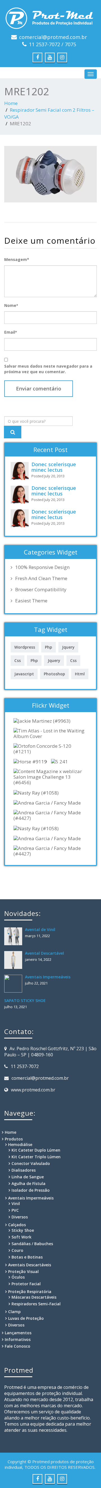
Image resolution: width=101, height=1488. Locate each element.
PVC (15, 1210)
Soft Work (21, 1237)
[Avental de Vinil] (14, 936)
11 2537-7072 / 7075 (52, 44)
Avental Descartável (44, 953)
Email (10, 332)
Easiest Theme (31, 600)
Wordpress (24, 647)
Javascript (24, 673)
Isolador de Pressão (31, 1190)
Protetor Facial (26, 1283)
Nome (11, 305)
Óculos (18, 1277)
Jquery (68, 647)
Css (17, 660)
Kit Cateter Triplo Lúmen (36, 1156)
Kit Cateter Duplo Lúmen (36, 1150)
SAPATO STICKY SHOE (25, 1000)
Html (80, 673)
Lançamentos (18, 1332)
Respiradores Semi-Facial (36, 1303)
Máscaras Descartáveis (34, 1297)
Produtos (14, 1139)
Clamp (14, 1311)
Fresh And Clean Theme (41, 578)
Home (11, 103)
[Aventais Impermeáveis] (14, 984)
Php (48, 647)
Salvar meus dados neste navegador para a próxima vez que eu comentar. (48, 368)
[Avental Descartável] (14, 960)
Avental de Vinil (40, 929)
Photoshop (54, 673)
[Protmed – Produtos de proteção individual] (50, 17)
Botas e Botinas (27, 1257)
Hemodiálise (20, 1144)
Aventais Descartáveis (29, 1264)
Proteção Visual (23, 1271)
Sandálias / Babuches (32, 1243)
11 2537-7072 (25, 1066)
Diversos (20, 1217)
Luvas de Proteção (26, 1318)
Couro (17, 1250)
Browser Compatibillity (40, 589)
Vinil (16, 1203)
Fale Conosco (17, 1346)
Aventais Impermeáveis (47, 976)
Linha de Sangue (28, 1176)
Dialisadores (24, 1170)
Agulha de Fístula (28, 1183)
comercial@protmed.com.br (53, 37)
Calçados (17, 1224)
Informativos (18, 1339)
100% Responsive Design (42, 567)
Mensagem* (16, 259)
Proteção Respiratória (29, 1291)
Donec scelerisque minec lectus (53, 467)
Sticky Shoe (23, 1230)
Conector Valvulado (31, 1163)
